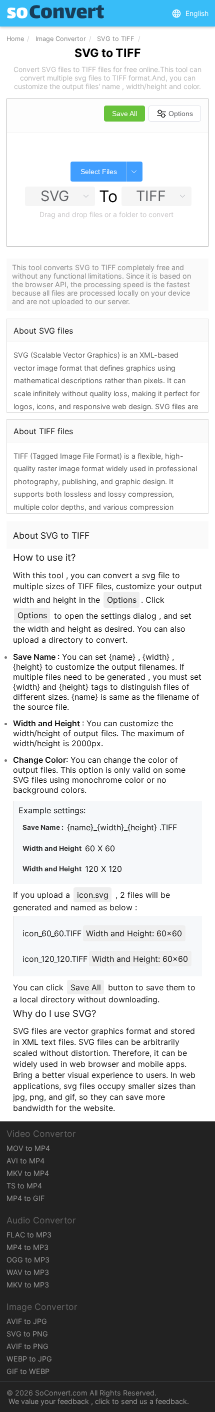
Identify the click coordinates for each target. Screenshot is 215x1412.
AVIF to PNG (27, 1346)
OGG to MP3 (28, 1259)
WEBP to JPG (29, 1358)
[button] (190, 14)
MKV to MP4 (27, 1173)
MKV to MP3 (27, 1284)
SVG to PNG (27, 1333)
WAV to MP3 (27, 1272)
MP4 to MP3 (27, 1247)
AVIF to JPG (26, 1321)
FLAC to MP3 (29, 1234)
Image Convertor (61, 39)
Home (15, 39)
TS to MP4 (24, 1185)
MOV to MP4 (28, 1148)
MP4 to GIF (25, 1198)
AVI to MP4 (25, 1160)
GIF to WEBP (28, 1371)
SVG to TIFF (115, 39)
